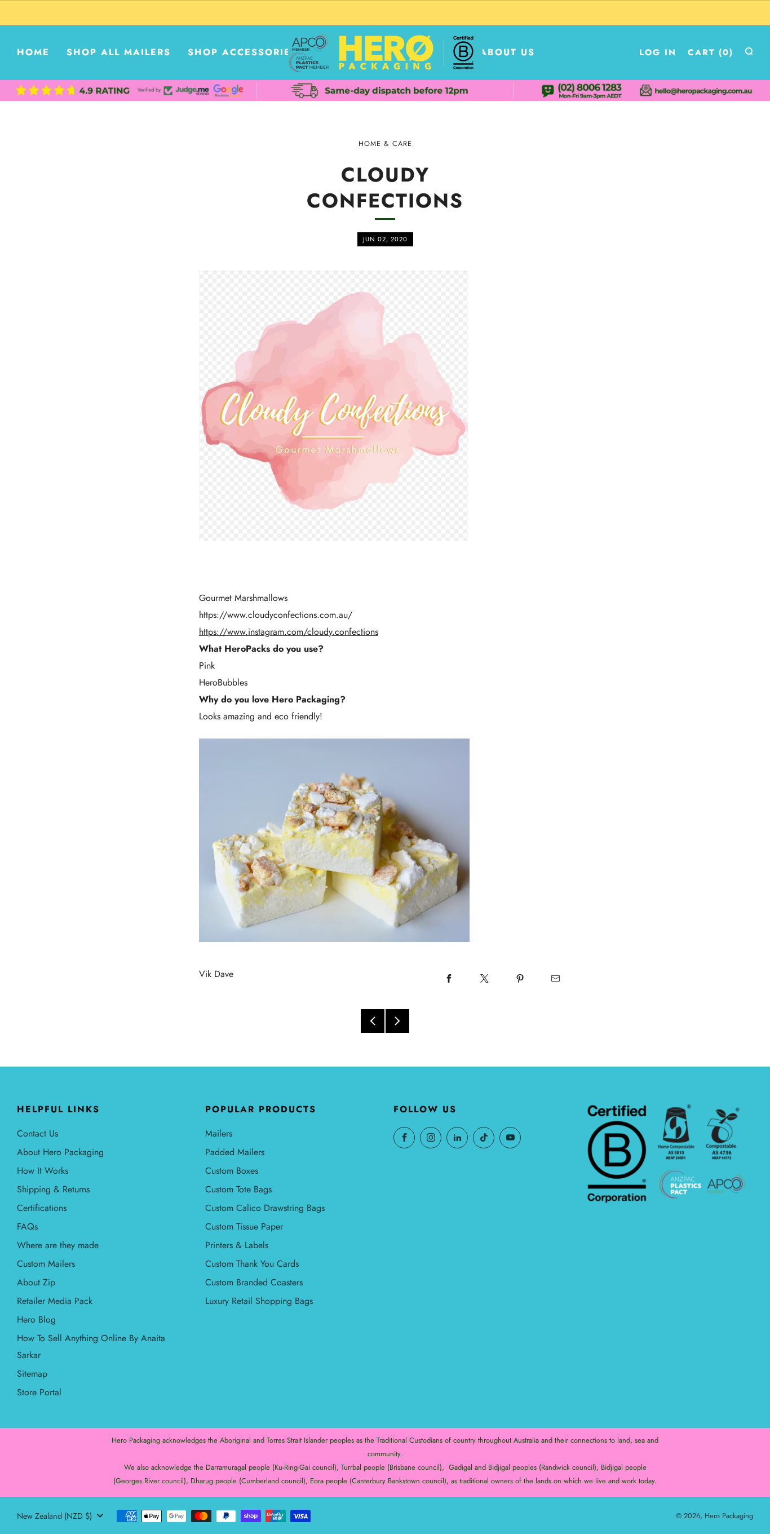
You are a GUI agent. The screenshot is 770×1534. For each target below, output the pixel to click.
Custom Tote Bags (238, 1189)
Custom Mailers (46, 1263)
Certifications (42, 1207)
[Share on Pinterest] (519, 978)
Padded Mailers (234, 1152)
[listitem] (385, 13)
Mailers (218, 1133)
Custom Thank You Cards (252, 1263)
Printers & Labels (236, 1245)
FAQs (27, 1226)
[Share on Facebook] (448, 978)
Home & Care (385, 144)
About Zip (36, 1282)
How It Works (42, 1170)
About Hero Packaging (60, 1152)
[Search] (749, 51)
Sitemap (32, 1373)
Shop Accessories (243, 52)
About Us (507, 52)
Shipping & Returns (53, 1189)
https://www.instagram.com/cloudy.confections (288, 631)
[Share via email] (555, 978)
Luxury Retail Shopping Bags (259, 1300)
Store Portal (39, 1392)
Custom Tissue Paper (244, 1226)
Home (33, 52)
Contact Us (37, 1133)
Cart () (710, 52)
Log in (657, 52)
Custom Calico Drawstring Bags (265, 1207)
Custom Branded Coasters (254, 1282)
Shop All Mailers (119, 52)
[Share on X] (484, 978)
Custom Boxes (231, 1170)
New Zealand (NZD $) (54, 1516)
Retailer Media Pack (54, 1300)
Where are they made (58, 1245)
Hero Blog (36, 1319)
